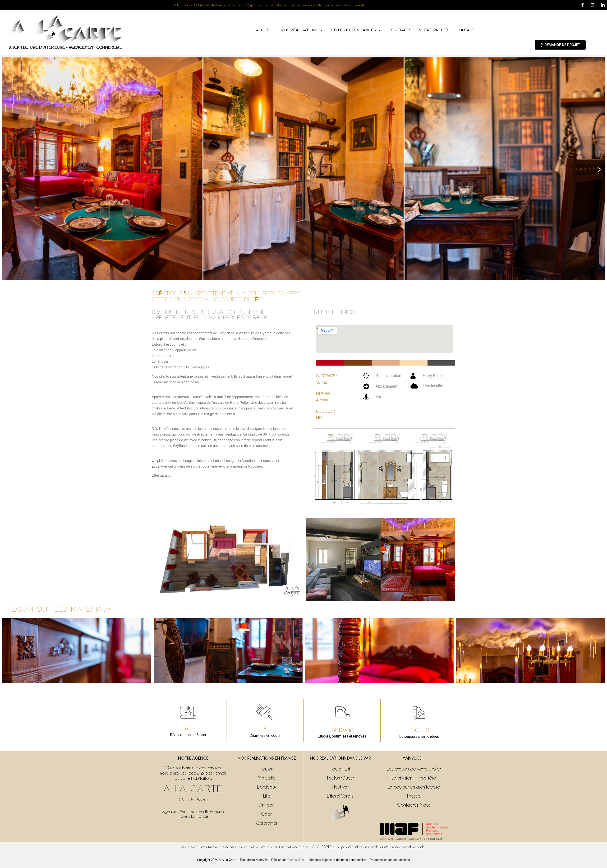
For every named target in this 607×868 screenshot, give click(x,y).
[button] (8, 169)
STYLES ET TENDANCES (353, 30)
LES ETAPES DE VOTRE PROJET (418, 30)
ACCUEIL (264, 30)
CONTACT (465, 30)
